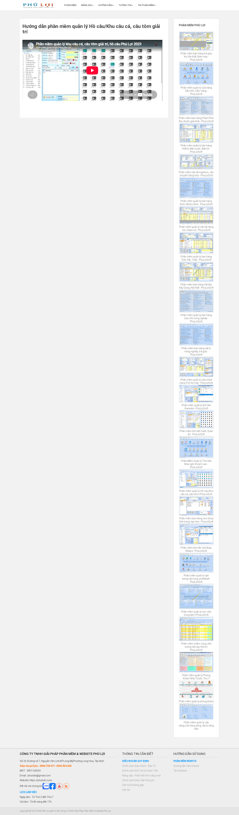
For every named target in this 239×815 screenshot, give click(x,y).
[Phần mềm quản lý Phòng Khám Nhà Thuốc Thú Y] (196, 662)
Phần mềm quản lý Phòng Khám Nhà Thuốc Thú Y (196, 677)
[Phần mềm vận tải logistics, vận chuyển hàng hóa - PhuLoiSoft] (196, 161)
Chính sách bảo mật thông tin (138, 780)
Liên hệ (126, 789)
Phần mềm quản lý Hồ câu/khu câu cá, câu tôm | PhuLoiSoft (196, 493)
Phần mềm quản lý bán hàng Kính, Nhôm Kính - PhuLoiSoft (196, 203)
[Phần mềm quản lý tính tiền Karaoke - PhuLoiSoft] (196, 393)
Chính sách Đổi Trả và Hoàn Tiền (140, 770)
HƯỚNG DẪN (105, 5)
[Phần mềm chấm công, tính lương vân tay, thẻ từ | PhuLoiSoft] (196, 628)
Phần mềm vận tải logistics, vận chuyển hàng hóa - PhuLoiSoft (196, 174)
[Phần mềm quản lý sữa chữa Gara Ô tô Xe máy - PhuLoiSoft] (196, 366)
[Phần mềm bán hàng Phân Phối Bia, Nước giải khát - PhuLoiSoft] (196, 106)
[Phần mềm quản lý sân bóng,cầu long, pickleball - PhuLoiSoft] (196, 562)
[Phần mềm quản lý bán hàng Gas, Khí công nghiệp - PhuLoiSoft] (196, 301)
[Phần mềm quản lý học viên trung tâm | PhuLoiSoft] (196, 596)
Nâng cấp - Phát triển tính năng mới (141, 775)
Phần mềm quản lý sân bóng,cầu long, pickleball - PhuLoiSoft (196, 578)
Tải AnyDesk (180, 770)
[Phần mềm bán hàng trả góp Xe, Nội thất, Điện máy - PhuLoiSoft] (196, 41)
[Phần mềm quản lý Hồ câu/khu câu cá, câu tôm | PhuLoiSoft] (196, 479)
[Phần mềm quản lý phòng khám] (196, 689)
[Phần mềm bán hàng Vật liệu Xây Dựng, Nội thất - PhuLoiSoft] (196, 271)
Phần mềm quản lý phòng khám (196, 701)
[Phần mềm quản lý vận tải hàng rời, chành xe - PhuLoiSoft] (196, 215)
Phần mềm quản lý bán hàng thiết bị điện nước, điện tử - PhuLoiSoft (196, 148)
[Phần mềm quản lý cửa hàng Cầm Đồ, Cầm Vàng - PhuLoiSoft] (196, 73)
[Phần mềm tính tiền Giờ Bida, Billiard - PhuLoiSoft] (196, 534)
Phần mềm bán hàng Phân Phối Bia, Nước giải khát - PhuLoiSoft (196, 120)
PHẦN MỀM (70, 5)
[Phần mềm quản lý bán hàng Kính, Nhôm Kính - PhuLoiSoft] (196, 188)
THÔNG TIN (125, 5)
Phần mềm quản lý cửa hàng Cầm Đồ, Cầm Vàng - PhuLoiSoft (196, 90)
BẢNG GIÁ (86, 5)
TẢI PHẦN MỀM (146, 5)
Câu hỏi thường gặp (133, 785)
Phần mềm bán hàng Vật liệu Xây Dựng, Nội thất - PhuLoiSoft (196, 286)
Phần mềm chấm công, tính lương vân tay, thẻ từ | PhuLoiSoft (196, 646)
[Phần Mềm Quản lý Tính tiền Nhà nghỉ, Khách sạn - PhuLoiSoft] (196, 447)
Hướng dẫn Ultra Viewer (186, 766)
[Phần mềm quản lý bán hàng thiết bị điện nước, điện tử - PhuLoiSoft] (196, 133)
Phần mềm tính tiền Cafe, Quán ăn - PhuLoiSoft (196, 433)
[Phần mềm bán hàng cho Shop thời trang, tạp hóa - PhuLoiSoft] (196, 506)
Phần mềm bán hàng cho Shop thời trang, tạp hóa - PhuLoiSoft (196, 520)
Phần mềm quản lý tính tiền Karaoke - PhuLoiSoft (196, 407)
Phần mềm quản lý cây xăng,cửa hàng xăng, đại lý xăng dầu (196, 725)
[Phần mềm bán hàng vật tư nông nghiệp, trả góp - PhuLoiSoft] (196, 334)
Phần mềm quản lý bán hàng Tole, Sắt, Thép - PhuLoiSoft (196, 258)
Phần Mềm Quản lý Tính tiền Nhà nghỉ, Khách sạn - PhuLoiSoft (196, 464)
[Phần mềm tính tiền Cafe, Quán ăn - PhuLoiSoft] (196, 419)
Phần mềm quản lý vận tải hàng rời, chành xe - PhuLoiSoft (196, 228)
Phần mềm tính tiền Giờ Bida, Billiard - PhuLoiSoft (196, 549)
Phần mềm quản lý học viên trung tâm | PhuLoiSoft (196, 613)
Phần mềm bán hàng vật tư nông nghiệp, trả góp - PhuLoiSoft (196, 351)
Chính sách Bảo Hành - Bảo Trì (139, 766)
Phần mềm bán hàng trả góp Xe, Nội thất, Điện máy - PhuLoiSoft (196, 56)
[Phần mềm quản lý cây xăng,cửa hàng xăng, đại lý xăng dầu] (196, 711)
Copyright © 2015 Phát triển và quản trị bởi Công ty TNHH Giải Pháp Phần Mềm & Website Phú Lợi (65, 811)
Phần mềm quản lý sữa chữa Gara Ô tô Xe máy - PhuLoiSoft (196, 381)
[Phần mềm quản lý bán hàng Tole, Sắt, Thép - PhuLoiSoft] (196, 243)
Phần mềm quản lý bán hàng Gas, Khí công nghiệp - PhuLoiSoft (196, 318)
